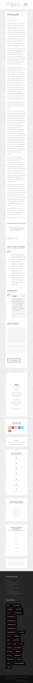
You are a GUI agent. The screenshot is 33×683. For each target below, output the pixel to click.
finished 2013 (11, 620)
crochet (19, 609)
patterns (17, 647)
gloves (21, 632)
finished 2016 (11, 632)
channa (16, 475)
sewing (18, 651)
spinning (17, 655)
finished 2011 (18, 613)
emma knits (16, 517)
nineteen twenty (16, 491)
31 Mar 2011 (11, 17)
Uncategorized (19, 663)
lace (8, 644)
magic (25, 680)
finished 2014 (11, 624)
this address (15, 210)
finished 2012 (11, 616)
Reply (23, 296)
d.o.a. (8, 613)
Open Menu (25, 4)
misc (21, 644)
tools (19, 659)
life (15, 644)
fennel (16, 465)
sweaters (10, 659)
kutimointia (16, 510)
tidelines (16, 459)
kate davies (17, 515)
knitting (16, 640)
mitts (9, 647)
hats (8, 636)
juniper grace (16, 511)
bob (8, 605)
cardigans (16, 605)
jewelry (16, 636)
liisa (12, 251)
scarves (10, 651)
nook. (16, 506)
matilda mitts (16, 480)
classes (9, 609)
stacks (16, 470)
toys (8, 663)
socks (9, 655)
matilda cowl (16, 486)
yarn (9, 667)
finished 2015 (11, 628)
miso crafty (17, 508)
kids (8, 640)
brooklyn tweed (16, 513)
